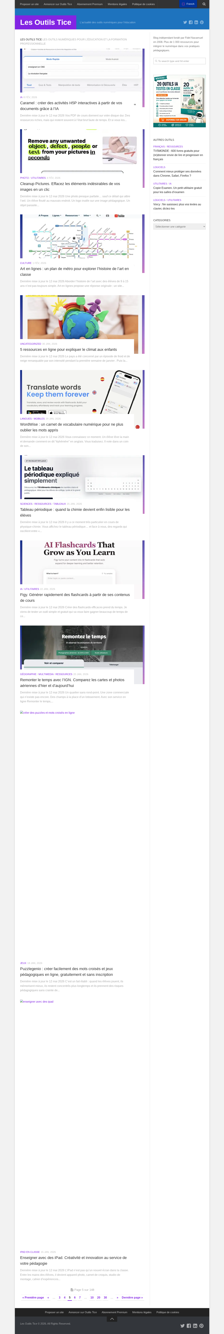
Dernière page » (132, 1297)
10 (92, 1297)
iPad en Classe (30, 1252)
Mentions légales (117, 4)
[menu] (188, 4)
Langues (26, 418)
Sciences (26, 503)
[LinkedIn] (196, 22)
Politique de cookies (143, 4)
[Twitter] (185, 22)
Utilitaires (38, 177)
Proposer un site (29, 4)
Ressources (42, 503)
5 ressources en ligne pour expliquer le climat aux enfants (68, 349)
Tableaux (59, 503)
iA (21, 97)
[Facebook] (191, 22)
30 (105, 1297)
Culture (25, 263)
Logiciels (159, 167)
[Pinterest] (202, 22)
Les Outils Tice (45, 22)
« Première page (33, 1297)
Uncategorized (30, 343)
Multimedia (45, 674)
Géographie (28, 674)
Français (159, 146)
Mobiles (39, 418)
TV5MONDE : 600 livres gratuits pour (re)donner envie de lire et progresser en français (178, 155)
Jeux (23, 963)
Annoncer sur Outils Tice (58, 4)
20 (98, 1297)
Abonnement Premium (90, 4)
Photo (24, 177)
